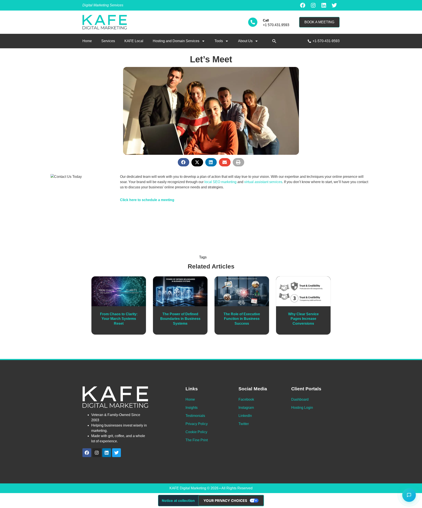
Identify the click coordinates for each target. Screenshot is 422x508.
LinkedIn (245, 416)
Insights (192, 407)
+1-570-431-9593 (326, 41)
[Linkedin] (323, 5)
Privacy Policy (197, 424)
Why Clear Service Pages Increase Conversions (303, 318)
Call (266, 20)
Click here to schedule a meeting (147, 200)
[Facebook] (302, 5)
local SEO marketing (220, 182)
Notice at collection (178, 500)
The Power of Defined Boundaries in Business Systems (180, 318)
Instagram (246, 407)
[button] (274, 41)
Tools (219, 41)
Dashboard (300, 399)
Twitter (243, 424)
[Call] (252, 22)
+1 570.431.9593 (276, 25)
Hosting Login (302, 407)
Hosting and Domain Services (176, 41)
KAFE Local (133, 41)
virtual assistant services (263, 182)
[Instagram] (313, 5)
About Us (245, 41)
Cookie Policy (196, 432)
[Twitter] (334, 5)
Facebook (246, 399)
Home (87, 41)
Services (108, 41)
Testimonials (195, 416)
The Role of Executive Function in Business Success (242, 318)
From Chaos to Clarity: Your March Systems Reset (119, 318)
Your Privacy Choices (225, 500)
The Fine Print (197, 440)
